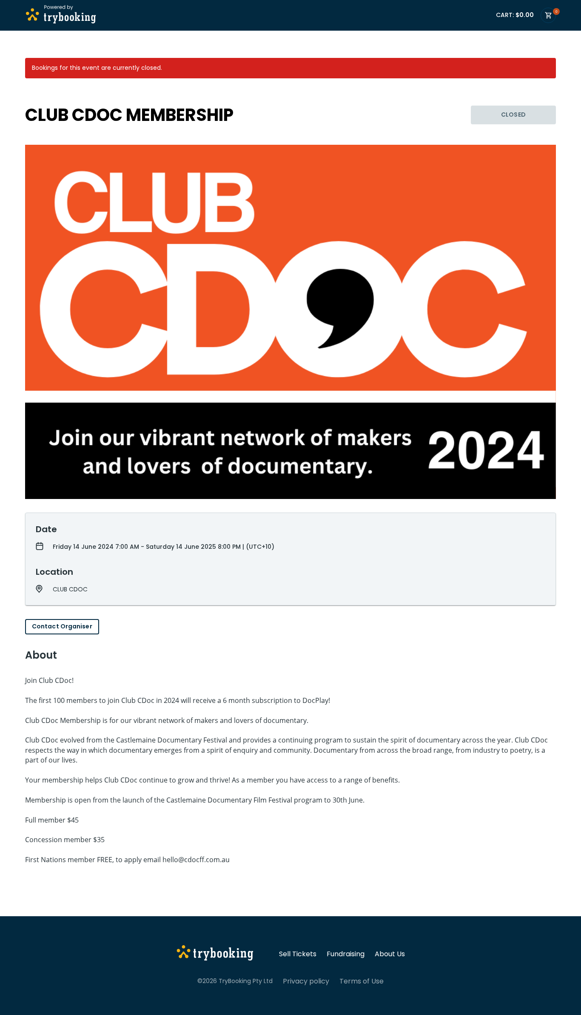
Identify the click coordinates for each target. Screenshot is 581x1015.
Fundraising (346, 954)
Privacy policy (306, 981)
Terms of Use (361, 981)
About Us (390, 954)
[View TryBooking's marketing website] (215, 954)
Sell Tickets (297, 954)
